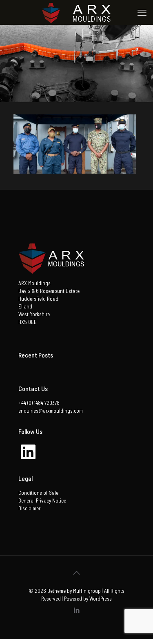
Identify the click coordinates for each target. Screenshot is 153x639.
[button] (74, 144)
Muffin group (87, 591)
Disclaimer (29, 508)
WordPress (100, 598)
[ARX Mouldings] (76, 12)
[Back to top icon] (76, 572)
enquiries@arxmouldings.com (50, 410)
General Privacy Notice (42, 500)
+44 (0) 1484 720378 (39, 403)
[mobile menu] (142, 12)
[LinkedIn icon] (76, 610)
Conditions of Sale (38, 492)
